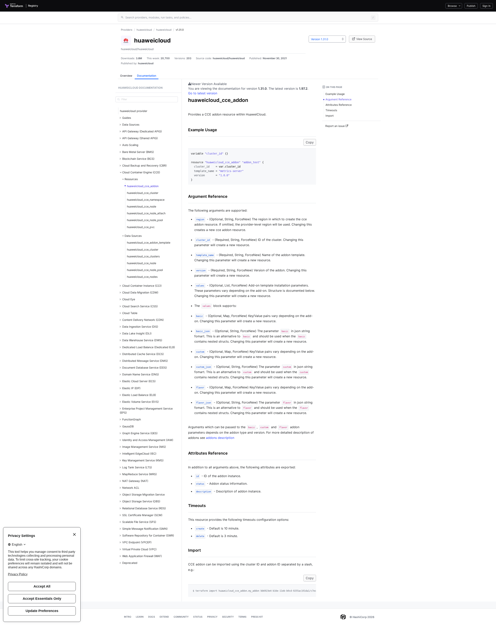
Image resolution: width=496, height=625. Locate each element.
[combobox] (327, 39)
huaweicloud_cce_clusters (143, 256)
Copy (310, 142)
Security (228, 616)
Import (194, 550)
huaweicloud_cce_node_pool (145, 220)
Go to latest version (202, 93)
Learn (140, 616)
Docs (151, 616)
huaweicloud (145, 63)
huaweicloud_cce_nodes (142, 276)
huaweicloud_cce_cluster (142, 192)
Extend (164, 616)
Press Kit (257, 616)
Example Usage (202, 130)
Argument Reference (207, 196)
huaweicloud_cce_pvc (141, 227)
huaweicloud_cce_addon (142, 186)
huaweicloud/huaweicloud (229, 58)
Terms (242, 616)
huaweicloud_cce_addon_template (148, 242)
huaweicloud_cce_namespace (145, 199)
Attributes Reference (208, 453)
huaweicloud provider (133, 111)
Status (197, 616)
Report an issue (335, 126)
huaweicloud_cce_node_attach (146, 213)
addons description (220, 438)
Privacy (212, 616)
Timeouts (197, 505)
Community (181, 616)
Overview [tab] (126, 75)
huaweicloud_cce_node (141, 206)
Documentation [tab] (146, 75)
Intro (127, 616)
